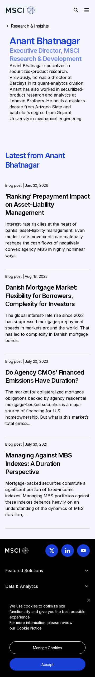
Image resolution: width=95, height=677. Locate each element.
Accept (47, 664)
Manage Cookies (47, 648)
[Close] (88, 600)
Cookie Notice (29, 628)
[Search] (76, 10)
